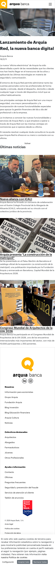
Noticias (9, 423)
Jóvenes (9, 452)
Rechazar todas (40, 562)
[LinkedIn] (24, 380)
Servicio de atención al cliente (19, 492)
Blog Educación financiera (17, 412)
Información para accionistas (19, 392)
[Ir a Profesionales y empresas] (20, 4)
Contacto (9, 472)
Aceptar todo (23, 562)
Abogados (10, 442)
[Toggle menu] (50, 4)
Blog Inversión (12, 407)
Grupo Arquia (11, 397)
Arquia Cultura (12, 417)
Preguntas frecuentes (15, 482)
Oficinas (9, 477)
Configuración (8, 562)
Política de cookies (12, 528)
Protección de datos (13, 533)
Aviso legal (9, 524)
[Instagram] (30, 380)
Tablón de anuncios (14, 497)
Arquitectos (10, 437)
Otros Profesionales (14, 457)
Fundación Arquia (13, 402)
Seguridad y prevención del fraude (21, 487)
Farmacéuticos (12, 447)
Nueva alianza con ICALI (16, 199)
